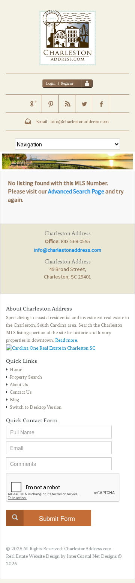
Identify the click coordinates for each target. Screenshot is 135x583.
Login (51, 83)
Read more (66, 340)
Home (16, 369)
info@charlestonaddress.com (67, 250)
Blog (14, 399)
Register (67, 83)
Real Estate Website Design (33, 556)
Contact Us (21, 392)
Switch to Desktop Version (36, 407)
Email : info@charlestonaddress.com (72, 121)
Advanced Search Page (76, 191)
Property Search (26, 377)
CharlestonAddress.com (87, 548)
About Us (19, 384)
